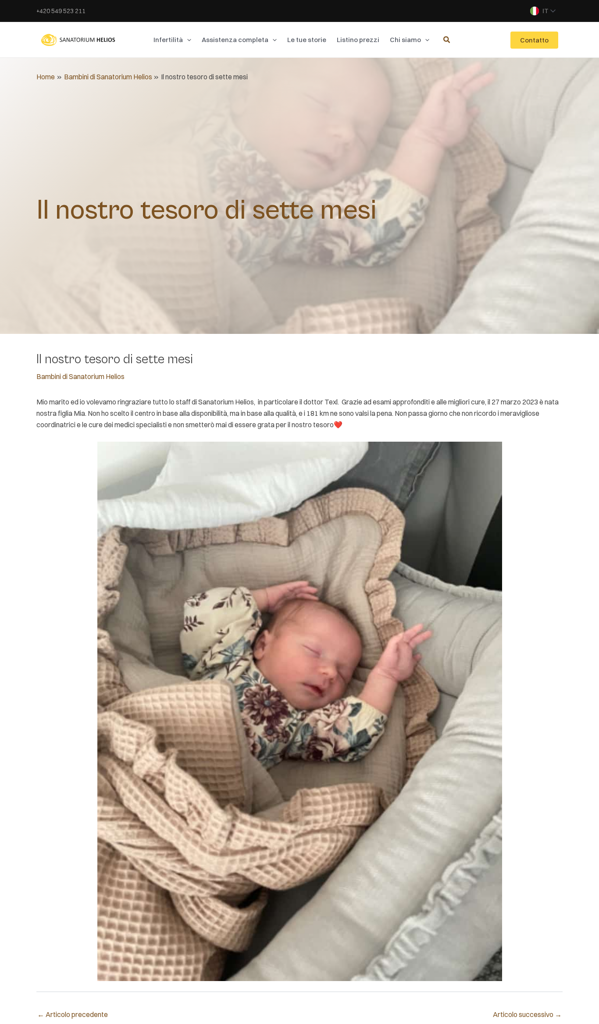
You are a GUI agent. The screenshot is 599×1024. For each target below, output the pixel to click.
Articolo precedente (72, 1014)
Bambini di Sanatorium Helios (80, 376)
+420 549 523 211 (61, 11)
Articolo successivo (527, 1014)
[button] (187, 39)
